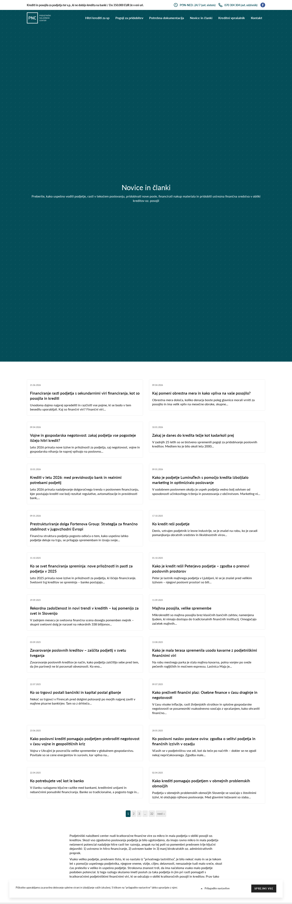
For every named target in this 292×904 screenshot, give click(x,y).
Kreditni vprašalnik (231, 18)
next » (161, 813)
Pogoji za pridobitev (129, 18)
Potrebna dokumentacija (166, 18)
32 (151, 813)
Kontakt (256, 18)
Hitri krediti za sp (97, 18)
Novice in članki (201, 18)
